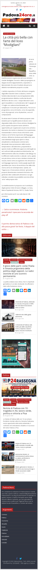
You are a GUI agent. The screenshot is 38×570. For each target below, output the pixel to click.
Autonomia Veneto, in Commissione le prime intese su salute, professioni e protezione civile (24, 457)
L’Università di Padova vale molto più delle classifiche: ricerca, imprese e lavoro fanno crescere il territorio (23, 328)
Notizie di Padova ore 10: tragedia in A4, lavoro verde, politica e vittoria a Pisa (17, 411)
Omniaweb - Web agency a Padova (24, 563)
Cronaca (13, 400)
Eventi (3, 527)
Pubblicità (5, 530)
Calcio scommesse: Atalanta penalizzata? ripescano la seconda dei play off (17, 212)
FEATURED (14, 262)
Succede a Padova (9, 34)
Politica (22, 262)
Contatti (4, 543)
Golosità (4, 539)
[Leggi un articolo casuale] (34, 26)
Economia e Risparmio (25, 260)
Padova (4, 533)
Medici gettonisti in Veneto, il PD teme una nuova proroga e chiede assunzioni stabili (25, 469)
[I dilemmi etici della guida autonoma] (8, 314)
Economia (5, 521)
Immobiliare (5, 536)
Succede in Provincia (9, 405)
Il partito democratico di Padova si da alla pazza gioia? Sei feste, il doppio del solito (18, 226)
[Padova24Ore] (4, 26)
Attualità (6, 260)
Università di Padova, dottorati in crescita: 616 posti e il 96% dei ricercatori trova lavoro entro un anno (24, 304)
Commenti (14, 260)
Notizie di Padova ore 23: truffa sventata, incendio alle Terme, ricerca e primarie (24, 445)
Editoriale (6, 262)
